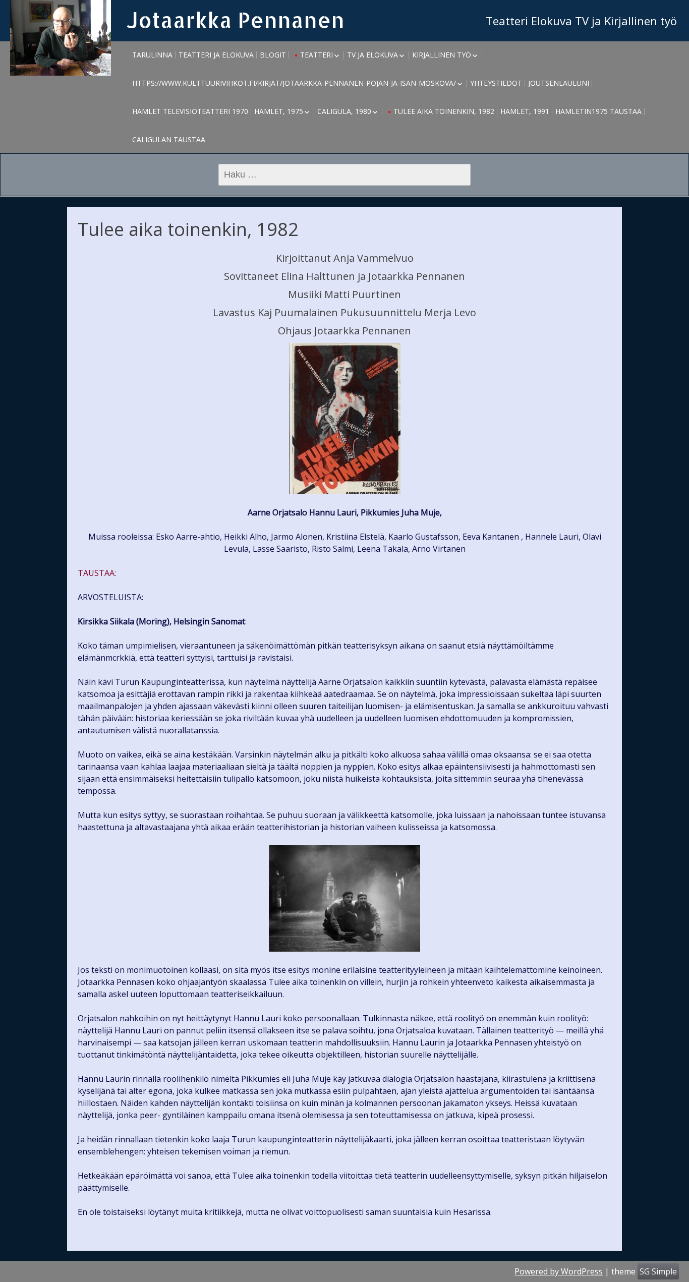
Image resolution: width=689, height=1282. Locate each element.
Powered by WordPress (558, 1271)
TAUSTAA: (97, 572)
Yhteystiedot (496, 83)
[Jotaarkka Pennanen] (60, 38)
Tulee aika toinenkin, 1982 (443, 111)
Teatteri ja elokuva (216, 55)
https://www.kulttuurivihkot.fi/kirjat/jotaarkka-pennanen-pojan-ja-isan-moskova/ (294, 83)
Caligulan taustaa (168, 139)
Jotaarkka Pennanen (235, 20)
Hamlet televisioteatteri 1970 (190, 111)
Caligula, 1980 (344, 111)
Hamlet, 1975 (278, 111)
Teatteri (316, 55)
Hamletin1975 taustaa (598, 111)
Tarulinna (152, 55)
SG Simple (658, 1271)
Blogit (273, 55)
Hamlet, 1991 (524, 111)
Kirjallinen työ (441, 55)
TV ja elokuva (372, 55)
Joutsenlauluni (558, 83)
